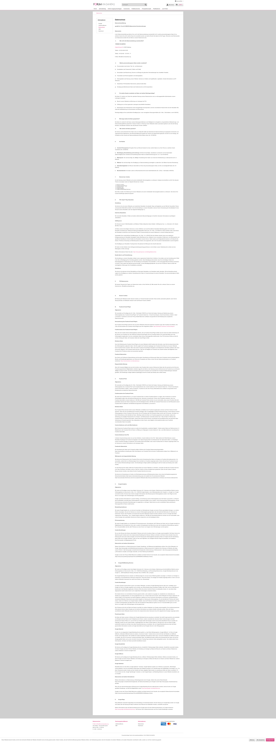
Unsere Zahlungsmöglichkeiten (168, 721)
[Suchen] (145, 4)
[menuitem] (134, 4)
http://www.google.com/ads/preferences (151, 688)
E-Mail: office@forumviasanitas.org (101, 724)
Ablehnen (252, 739)
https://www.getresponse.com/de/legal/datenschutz (144, 251)
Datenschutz (102, 27)
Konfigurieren (270, 739)
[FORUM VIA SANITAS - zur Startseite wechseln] (104, 5)
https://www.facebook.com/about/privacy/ (130, 360)
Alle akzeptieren (260, 739)
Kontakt (100, 23)
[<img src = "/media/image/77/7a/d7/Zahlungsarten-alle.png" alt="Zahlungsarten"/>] (172, 724)
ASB (99, 29)
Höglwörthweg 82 (119, 47)
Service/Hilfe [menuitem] (179, 1)
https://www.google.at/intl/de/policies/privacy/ (125, 709)
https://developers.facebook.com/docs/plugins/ (164, 326)
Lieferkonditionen (102, 25)
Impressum (101, 31)
